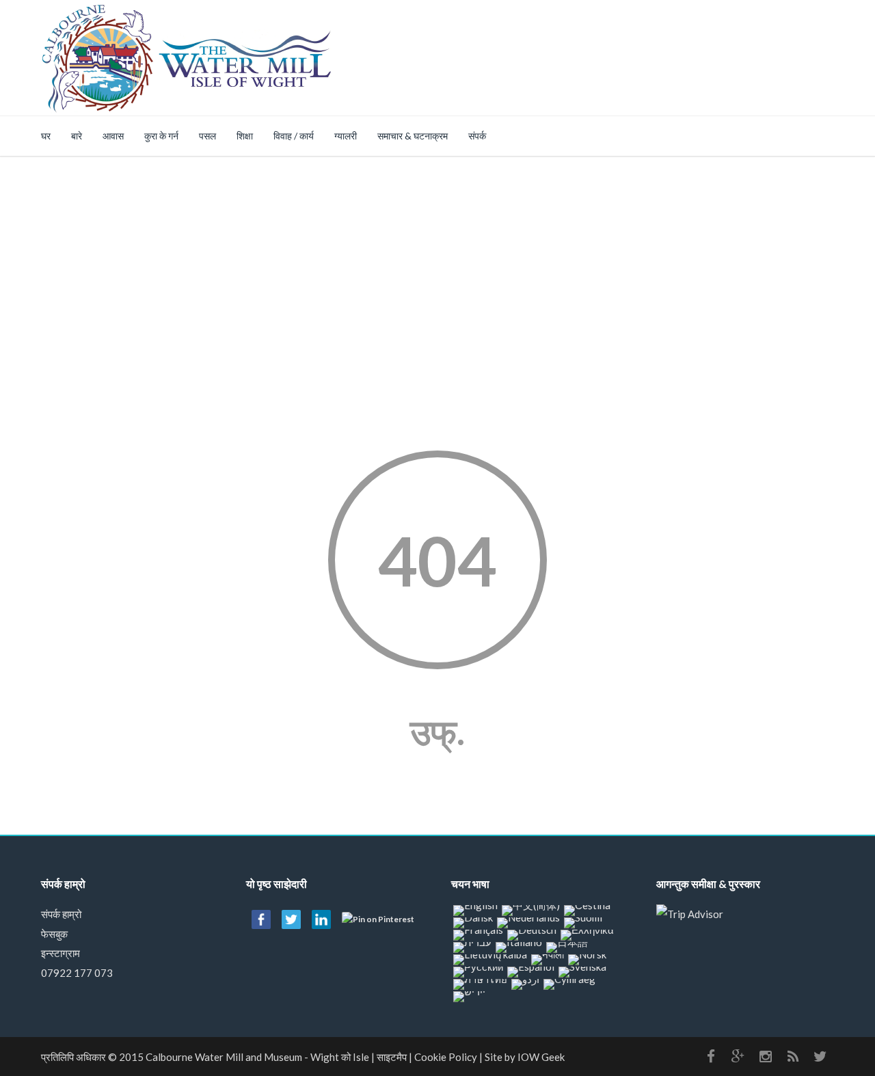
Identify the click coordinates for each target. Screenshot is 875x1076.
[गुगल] (738, 1056)
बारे (76, 136)
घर (46, 136)
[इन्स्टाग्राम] (765, 1056)
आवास (113, 136)
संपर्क (477, 136)
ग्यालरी (345, 136)
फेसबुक (54, 934)
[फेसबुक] (711, 1056)
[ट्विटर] (820, 1056)
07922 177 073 (77, 973)
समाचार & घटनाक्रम (412, 136)
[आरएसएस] (793, 1056)
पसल (207, 136)
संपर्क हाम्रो (61, 914)
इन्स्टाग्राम (60, 953)
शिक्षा (245, 136)
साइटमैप (392, 1057)
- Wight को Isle (257, 1057)
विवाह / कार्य (293, 136)
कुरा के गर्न (161, 136)
